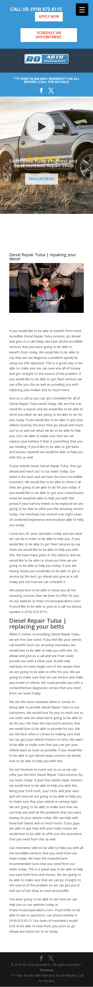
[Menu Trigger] (82, 9)
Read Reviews (41, 179)
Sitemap (46, 970)
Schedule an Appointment (49, 35)
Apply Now (49, 16)
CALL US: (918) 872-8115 (36, 9)
